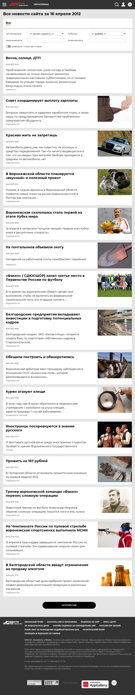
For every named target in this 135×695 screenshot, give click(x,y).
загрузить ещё (69, 605)
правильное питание (16, 415)
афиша (9, 450)
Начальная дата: (14, 40)
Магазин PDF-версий (110, 626)
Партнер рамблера (70, 683)
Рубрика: (72, 34)
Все (8, 22)
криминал (11, 90)
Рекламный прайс (34, 622)
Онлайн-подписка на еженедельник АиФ (74, 626)
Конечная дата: (75, 40)
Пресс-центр (109, 622)
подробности (12, 124)
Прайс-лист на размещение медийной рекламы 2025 (52, 630)
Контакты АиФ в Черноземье (62, 622)
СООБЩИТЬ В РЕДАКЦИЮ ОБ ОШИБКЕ (42, 633)
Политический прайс (94, 630)
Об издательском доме (37, 626)
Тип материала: (14, 34)
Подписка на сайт (90, 622)
